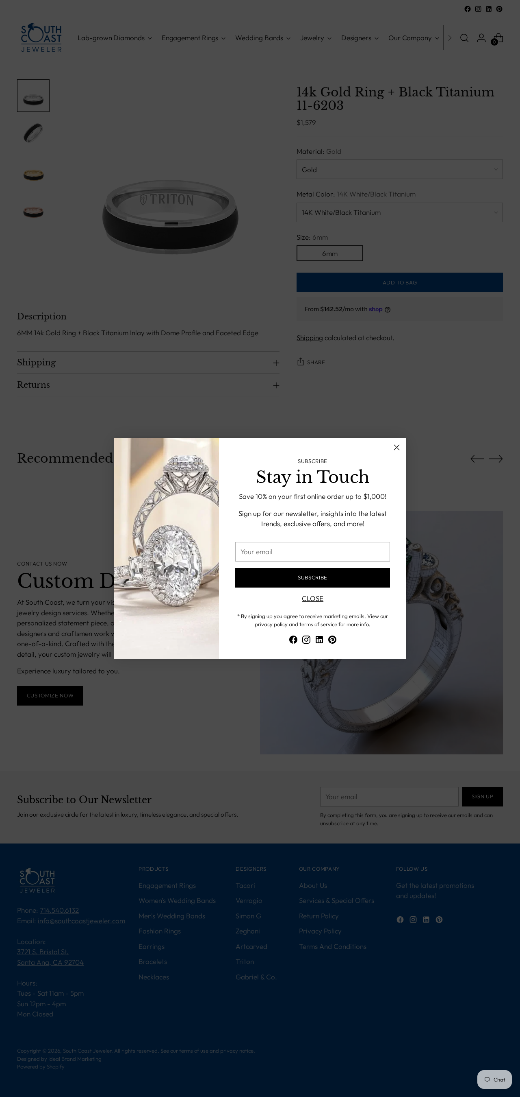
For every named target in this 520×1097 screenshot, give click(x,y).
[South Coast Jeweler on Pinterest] (332, 641)
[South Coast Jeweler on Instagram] (306, 641)
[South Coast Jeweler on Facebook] (293, 641)
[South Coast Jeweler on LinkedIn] (319, 641)
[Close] (396, 447)
